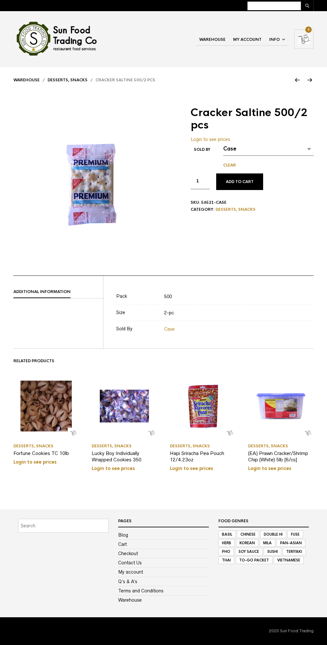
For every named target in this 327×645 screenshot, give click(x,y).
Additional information (42, 291)
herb (226, 543)
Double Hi (273, 534)
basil (227, 534)
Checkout (128, 553)
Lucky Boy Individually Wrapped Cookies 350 (116, 456)
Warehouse (212, 39)
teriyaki (294, 551)
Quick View (73, 433)
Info (274, 39)
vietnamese (288, 560)
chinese (247, 534)
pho (226, 551)
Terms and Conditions (141, 590)
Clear (229, 165)
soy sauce (249, 551)
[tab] (58, 292)
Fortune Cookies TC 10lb (41, 453)
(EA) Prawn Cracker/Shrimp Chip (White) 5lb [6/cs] (278, 456)
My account (247, 39)
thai (226, 560)
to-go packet (254, 560)
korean (247, 543)
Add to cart (240, 181)
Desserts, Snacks (67, 80)
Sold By (202, 149)
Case (169, 329)
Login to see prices (210, 139)
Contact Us (130, 562)
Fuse (295, 534)
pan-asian (291, 543)
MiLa (267, 543)
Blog (123, 535)
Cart (122, 544)
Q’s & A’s (127, 581)
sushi (272, 551)
